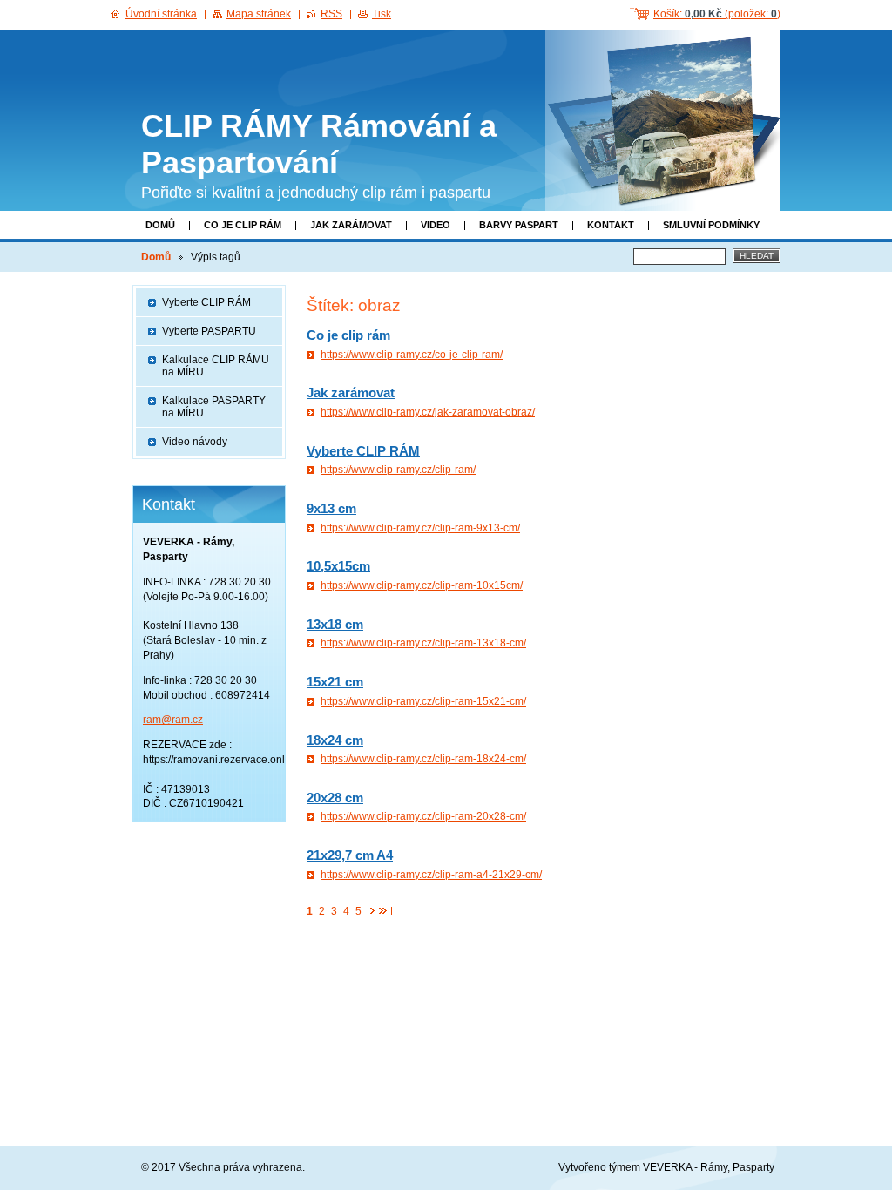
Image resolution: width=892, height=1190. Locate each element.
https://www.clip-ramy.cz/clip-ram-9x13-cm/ (420, 528)
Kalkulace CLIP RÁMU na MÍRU (215, 366)
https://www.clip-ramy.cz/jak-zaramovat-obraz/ (428, 412)
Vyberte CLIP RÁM (363, 450)
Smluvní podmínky (711, 225)
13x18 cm (335, 624)
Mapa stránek (258, 14)
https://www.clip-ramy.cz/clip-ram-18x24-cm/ (423, 759)
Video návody (194, 442)
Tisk (381, 14)
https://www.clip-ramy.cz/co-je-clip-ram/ (412, 354)
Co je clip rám (242, 225)
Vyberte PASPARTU (209, 331)
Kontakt (610, 225)
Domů (160, 225)
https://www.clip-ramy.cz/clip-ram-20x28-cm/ (423, 816)
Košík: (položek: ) (716, 14)
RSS (331, 14)
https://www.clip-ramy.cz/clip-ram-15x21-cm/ (423, 701)
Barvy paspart (518, 225)
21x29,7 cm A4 (350, 855)
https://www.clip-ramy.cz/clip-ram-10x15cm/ (422, 585)
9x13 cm (331, 508)
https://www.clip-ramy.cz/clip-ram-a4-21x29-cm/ (431, 875)
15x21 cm (335, 681)
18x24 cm (335, 740)
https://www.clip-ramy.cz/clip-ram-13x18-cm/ (423, 643)
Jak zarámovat (351, 225)
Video (435, 225)
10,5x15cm (338, 565)
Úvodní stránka (161, 14)
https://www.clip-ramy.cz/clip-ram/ (398, 469)
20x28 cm (335, 797)
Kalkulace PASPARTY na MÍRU (214, 407)
